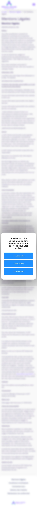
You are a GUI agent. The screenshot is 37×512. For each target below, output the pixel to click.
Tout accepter (19, 256)
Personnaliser (18, 271)
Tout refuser (19, 264)
